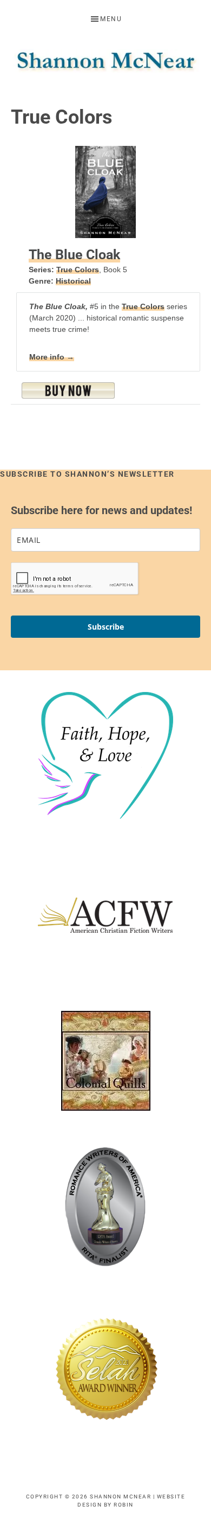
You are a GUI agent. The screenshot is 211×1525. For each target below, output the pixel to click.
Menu (111, 19)
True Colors (77, 269)
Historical (73, 281)
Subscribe (106, 626)
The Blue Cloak (74, 254)
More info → (51, 357)
